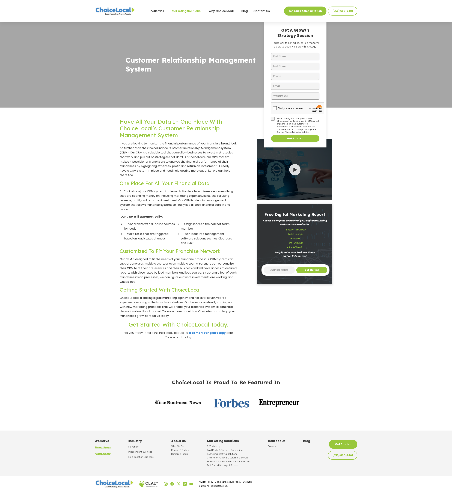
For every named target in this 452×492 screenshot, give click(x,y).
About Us (178, 441)
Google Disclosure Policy (228, 481)
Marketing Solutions (186, 11)
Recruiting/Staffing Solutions (222, 453)
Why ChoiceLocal (221, 11)
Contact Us (261, 11)
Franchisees (103, 447)
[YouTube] (191, 484)
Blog (244, 11)
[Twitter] (178, 484)
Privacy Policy (291, 132)
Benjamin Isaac (179, 453)
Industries (157, 11)
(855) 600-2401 (342, 11)
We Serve (102, 441)
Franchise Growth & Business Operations (228, 461)
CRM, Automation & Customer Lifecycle (227, 457)
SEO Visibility (214, 446)
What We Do (177, 446)
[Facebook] (172, 484)
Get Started (295, 138)
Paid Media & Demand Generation (225, 450)
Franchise (133, 446)
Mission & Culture (180, 450)
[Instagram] (166, 484)
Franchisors (102, 454)
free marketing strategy (207, 333)
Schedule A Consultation (305, 11)
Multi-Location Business (141, 456)
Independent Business (140, 451)
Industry (135, 441)
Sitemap (247, 481)
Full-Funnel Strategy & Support (223, 465)
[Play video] (295, 169)
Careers (272, 446)
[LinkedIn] (185, 484)
